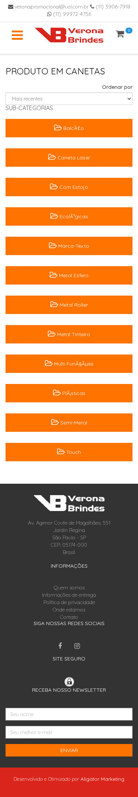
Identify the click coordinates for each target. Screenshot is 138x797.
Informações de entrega (69, 595)
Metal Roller (73, 304)
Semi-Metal (73, 422)
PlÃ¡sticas (73, 393)
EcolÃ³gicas (73, 216)
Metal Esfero (73, 275)
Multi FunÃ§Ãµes (73, 363)
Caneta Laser (73, 157)
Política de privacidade (69, 602)
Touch (73, 452)
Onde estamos (69, 609)
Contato (69, 617)
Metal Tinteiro (73, 334)
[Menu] (17, 35)
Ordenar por (117, 87)
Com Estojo (73, 187)
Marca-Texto (73, 246)
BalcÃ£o (73, 128)
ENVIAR (69, 750)
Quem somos (69, 587)
